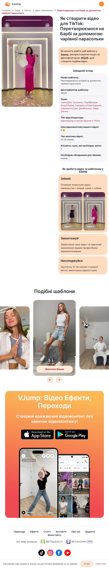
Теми (17, 10)
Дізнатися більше (54, 369)
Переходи (19, 531)
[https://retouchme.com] (52, 542)
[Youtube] (67, 552)
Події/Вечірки (90, 102)
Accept (87, 564)
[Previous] (50, 379)
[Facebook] (59, 552)
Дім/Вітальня (85, 108)
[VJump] (13, 3)
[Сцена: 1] (71, 211)
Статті (47, 531)
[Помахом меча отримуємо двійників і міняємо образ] (38, 483)
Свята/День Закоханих (72, 102)
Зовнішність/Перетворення (88, 105)
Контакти (61, 531)
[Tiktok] (42, 552)
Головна (6, 10)
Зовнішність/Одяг (69, 108)
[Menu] (101, 4)
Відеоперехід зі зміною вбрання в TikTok (80, 121)
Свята (27, 10)
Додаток (90, 531)
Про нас (75, 531)
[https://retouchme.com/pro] (79, 542)
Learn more (101, 563)
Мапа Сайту (54, 535)
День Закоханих (44, 10)
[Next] (59, 379)
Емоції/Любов (67, 105)
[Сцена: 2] (94, 211)
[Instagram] (50, 552)
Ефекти (34, 531)
